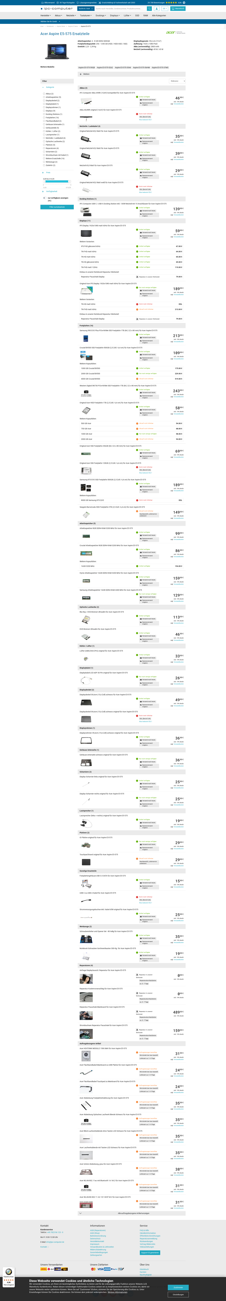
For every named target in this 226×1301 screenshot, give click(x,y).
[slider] (44, 181)
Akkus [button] (58, 15)
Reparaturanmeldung (148, 1239)
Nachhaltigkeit (146, 1275)
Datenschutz (95, 1239)
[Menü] (13, 1268)
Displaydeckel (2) (53, 100)
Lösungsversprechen (88, 3)
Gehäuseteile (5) (52, 128)
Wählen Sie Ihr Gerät (49, 21)
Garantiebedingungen (99, 1252)
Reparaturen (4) (52, 148)
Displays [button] (114, 15)
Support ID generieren (150, 1253)
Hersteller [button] (45, 15)
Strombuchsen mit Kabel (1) (57, 155)
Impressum (94, 1244)
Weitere (86, 74)
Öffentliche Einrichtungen (150, 1236)
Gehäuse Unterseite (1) (55, 124)
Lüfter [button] (126, 15)
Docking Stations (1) (54, 114)
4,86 (165, 3)
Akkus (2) (49, 94)
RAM (145, 15)
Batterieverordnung (98, 1236)
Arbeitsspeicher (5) (53, 97)
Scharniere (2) (51, 152)
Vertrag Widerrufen (147, 1244)
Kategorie (50, 87)
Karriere (143, 1272)
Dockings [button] (100, 15)
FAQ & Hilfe (144, 1230)
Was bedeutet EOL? (145, 120)
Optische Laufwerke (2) (55, 141)
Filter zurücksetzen (57, 207)
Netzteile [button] (70, 15)
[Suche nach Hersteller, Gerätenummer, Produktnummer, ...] (149, 8)
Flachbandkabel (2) (53, 121)
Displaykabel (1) (52, 104)
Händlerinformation (148, 1233)
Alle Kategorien (159, 15)
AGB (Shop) (95, 1233)
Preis (48, 172)
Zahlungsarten (96, 1255)
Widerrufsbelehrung (98, 1250)
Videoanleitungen (147, 1247)
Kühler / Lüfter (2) (53, 131)
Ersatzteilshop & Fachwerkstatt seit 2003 (118, 3)
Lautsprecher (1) (52, 135)
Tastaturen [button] (85, 15)
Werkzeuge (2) (51, 162)
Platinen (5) (50, 145)
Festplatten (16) (52, 118)
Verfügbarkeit (51, 191)
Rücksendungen (146, 1241)
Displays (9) (50, 111)
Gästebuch (144, 1269)
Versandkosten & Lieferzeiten (102, 1247)
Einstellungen (178, 1295)
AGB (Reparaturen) (98, 1230)
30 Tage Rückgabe (67, 3)
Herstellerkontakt (97, 1241)
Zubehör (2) (50, 165)
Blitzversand (49, 3)
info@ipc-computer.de (55, 1242)
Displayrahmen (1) (53, 107)
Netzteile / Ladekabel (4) (56, 138)
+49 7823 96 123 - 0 (55, 1232)
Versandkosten (179, 104)
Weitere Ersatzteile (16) (55, 158)
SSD (137, 15)
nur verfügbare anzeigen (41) (58, 199)
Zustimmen (178, 1287)
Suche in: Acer (84, 8)
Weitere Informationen (117, 1292)
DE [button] (164, 8)
